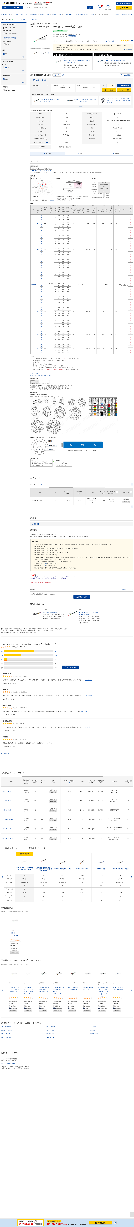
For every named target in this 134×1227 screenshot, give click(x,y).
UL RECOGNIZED (10, 90)
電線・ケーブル (44, 14)
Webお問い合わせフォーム (8, 1063)
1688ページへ (34, 373)
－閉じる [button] (81, 106)
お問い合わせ (108, 9)
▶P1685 (52, 200)
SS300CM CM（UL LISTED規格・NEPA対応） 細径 (79, 14)
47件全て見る (5, 753)
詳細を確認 (111, 41)
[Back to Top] (132, 1214)
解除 (23, 57)
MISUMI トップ (5, 14)
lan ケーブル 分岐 (6, 1037)
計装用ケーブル (56, 14)
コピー (58, 75)
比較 (45, 80)
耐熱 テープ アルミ (6, 1030)
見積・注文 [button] (125, 8)
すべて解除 (22, 19)
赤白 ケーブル (94, 1033)
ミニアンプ (93, 1037)
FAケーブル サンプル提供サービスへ (40, 375)
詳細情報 (117, 153)
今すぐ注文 (110, 90)
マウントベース (5, 1033)
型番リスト (83, 153)
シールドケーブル (6, 1026)
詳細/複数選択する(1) (10, 38)
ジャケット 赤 (50, 1030)
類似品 (37, 80)
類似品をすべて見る (127, 589)
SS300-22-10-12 (6, 800)
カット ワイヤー (50, 1026)
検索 (90, 8)
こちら (45, 563)
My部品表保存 (128, 75)
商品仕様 (48, 153)
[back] (2, 876)
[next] (131, 876)
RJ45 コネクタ (50, 1037)
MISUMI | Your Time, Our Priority (11, 2)
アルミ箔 (92, 1030)
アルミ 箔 (93, 1026)
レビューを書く (71, 667)
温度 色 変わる (50, 1033)
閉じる (115, 1222)
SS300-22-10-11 (6, 791)
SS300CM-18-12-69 (7, 819)
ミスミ (32, 19)
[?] (47, 142)
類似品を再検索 (82, 597)
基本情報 (36, 524)
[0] (99, 7)
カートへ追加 (125, 90)
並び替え (117, 492)
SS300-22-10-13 (6, 810)
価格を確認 (125, 85)
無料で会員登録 (100, 1223)
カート (100, 9)
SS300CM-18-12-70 (7, 838)
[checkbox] (14, 33)
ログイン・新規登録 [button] (125, 3)
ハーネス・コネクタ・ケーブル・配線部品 (25, 14)
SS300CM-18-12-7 (7, 829)
